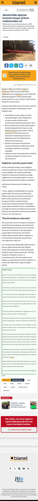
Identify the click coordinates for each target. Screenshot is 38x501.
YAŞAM (6, 10)
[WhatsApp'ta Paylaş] (16, 65)
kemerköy (6, 390)
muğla (5, 387)
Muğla (4, 89)
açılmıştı (12, 357)
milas (4, 383)
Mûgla (29, 380)
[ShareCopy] (26, 65)
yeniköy (13, 387)
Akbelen (19, 94)
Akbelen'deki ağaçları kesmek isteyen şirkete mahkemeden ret (16, 18)
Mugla (12, 383)
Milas (11, 89)
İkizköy (19, 84)
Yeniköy (24, 89)
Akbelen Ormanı (11, 130)
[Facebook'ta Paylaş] (6, 65)
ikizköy (19, 383)
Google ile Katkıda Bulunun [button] (21, 429)
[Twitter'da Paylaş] (11, 65)
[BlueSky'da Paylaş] (21, 65)
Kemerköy (5, 91)
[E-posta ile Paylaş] (31, 65)
